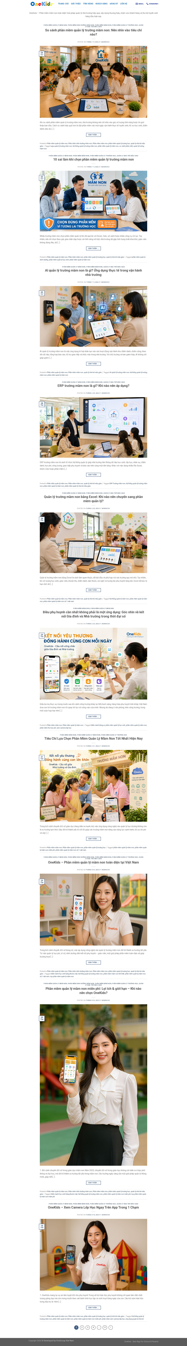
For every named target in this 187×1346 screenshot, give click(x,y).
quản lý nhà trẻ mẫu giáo (127, 156)
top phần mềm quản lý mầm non (62, 976)
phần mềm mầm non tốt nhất (113, 974)
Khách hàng (101, 4)
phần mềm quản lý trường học (125, 25)
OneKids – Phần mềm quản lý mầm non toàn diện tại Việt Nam (93, 862)
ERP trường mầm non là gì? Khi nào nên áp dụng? (93, 386)
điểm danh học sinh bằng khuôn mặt (64, 974)
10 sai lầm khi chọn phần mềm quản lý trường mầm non (93, 159)
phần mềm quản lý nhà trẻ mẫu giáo (78, 486)
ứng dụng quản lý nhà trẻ (135, 1319)
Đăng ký (114, 4)
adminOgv (105, 42)
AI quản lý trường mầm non (119, 372)
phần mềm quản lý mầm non (108, 146)
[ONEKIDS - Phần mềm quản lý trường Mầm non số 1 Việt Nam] (41, 4)
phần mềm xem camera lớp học (113, 1319)
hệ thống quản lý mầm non (119, 599)
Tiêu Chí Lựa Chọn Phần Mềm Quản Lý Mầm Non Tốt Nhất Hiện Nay (93, 738)
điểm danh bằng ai (98, 725)
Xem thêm (93, 135)
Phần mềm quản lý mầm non (55, 25)
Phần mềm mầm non (103, 25)
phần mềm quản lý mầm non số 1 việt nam (58, 601)
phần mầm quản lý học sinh (115, 725)
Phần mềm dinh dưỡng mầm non (81, 25)
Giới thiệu (76, 4)
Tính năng (88, 4)
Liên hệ (123, 4)
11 (105, 1327)
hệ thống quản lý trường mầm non (85, 146)
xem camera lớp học (64, 728)
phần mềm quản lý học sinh (59, 260)
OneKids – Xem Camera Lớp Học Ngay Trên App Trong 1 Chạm (93, 1207)
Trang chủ (63, 4)
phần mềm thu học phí (48, 728)
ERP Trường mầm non (117, 483)
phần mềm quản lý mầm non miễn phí (117, 1194)
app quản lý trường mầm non (61, 146)
